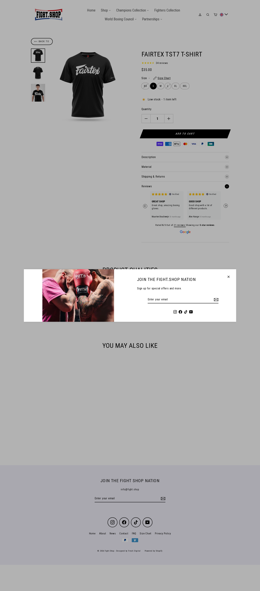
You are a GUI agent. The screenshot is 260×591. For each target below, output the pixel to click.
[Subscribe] (215, 299)
